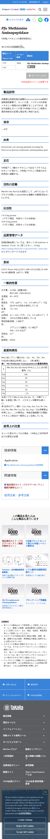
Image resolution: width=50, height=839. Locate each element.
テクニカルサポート (14, 695)
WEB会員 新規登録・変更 (35, 782)
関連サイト (8, 772)
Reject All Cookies (25, 826)
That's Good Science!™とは (35, 773)
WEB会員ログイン (11, 781)
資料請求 (34, 684)
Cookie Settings (25, 820)
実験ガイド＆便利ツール (14, 735)
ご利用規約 (8, 756)
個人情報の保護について (35, 757)
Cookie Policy (25, 813)
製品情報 (7, 716)
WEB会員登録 (36, 695)
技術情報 (10, 450)
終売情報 (29, 765)
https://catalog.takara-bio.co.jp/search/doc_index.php (24, 249)
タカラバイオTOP (19, 2)
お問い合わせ (11, 684)
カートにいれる (39, 75)
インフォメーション (12, 729)
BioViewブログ (10, 749)
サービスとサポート (12, 742)
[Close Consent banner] (45, 792)
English (46, 2)
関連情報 (10, 475)
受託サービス (9, 722)
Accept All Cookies (25, 832)
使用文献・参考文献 (16, 495)
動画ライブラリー (33, 749)
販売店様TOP (34, 2)
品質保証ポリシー (11, 765)
